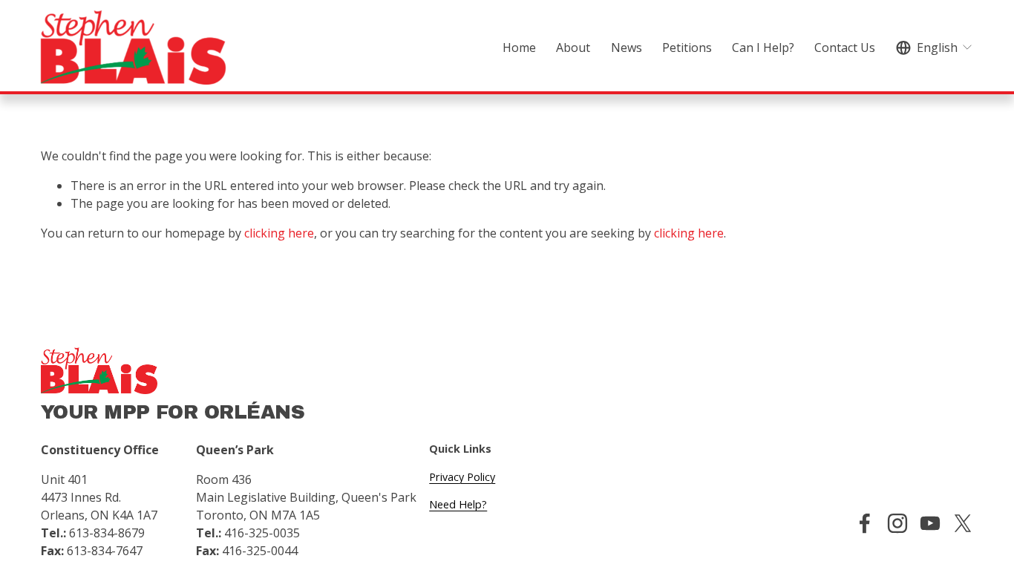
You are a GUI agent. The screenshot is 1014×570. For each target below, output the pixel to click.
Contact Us (844, 47)
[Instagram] (897, 523)
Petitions (687, 47)
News (626, 47)
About (573, 47)
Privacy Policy (462, 477)
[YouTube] (930, 523)
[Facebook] (864, 523)
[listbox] (935, 47)
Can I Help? (763, 47)
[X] (962, 523)
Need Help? (458, 504)
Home (519, 47)
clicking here (279, 233)
